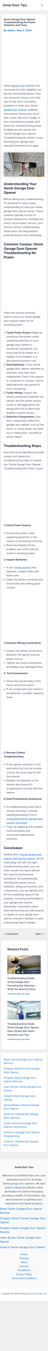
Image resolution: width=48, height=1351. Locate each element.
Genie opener (22, 567)
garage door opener (15, 109)
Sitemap (24, 1258)
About (24, 1262)
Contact (24, 1266)
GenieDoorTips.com (38, 1293)
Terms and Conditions (24, 1278)
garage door (18, 85)
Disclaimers (24, 1270)
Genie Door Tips (15, 5)
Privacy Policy (24, 1274)
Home (24, 1254)
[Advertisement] (24, 58)
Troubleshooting (14, 994)
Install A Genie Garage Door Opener (22, 1247)
